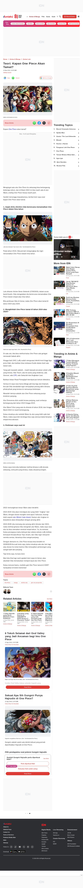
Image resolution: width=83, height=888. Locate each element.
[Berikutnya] (52, 622)
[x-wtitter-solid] (44, 123)
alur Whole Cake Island (23, 525)
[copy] (49, 123)
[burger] (78, 16)
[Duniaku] (12, 16)
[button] (28, 780)
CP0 (18, 380)
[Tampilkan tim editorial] (51, 602)
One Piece (13, 130)
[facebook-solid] (39, 123)
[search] (60, 16)
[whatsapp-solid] (34, 123)
